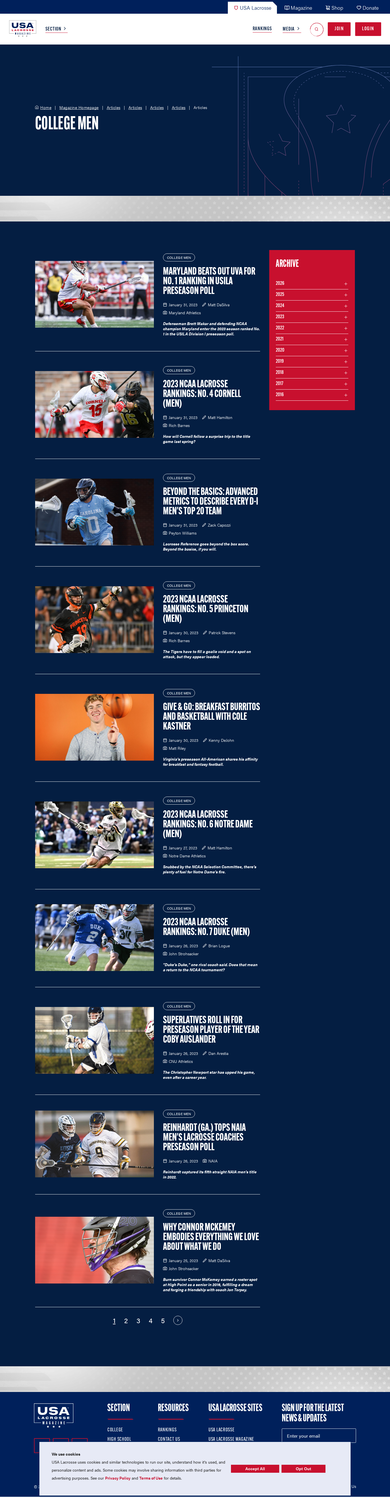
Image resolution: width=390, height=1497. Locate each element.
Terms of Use (151, 1478)
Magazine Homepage (79, 107)
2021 (280, 339)
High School (119, 1439)
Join (339, 29)
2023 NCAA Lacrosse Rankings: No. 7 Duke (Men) (206, 928)
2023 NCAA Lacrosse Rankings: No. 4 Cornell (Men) (202, 394)
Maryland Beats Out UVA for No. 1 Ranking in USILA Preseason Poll (209, 282)
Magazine (301, 7)
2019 (280, 361)
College (115, 1430)
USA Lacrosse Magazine (231, 1439)
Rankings (262, 29)
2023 (280, 317)
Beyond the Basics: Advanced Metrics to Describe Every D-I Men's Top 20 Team (210, 502)
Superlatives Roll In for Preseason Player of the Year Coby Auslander (211, 1030)
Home (45, 107)
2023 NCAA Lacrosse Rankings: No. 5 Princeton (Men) (205, 609)
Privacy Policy (117, 1478)
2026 (280, 283)
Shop (337, 7)
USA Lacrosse (255, 7)
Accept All (255, 1468)
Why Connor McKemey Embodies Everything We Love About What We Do (211, 1237)
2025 (280, 294)
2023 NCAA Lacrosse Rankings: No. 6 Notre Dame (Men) (208, 825)
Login (368, 29)
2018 (280, 372)
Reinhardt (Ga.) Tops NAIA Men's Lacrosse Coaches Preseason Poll (204, 1138)
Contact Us (169, 1439)
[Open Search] (316, 29)
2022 (280, 328)
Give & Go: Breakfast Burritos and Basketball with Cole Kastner (211, 717)
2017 (279, 383)
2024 (280, 306)
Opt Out (303, 1468)
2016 (280, 395)
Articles (113, 107)
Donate (371, 7)
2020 (280, 350)
